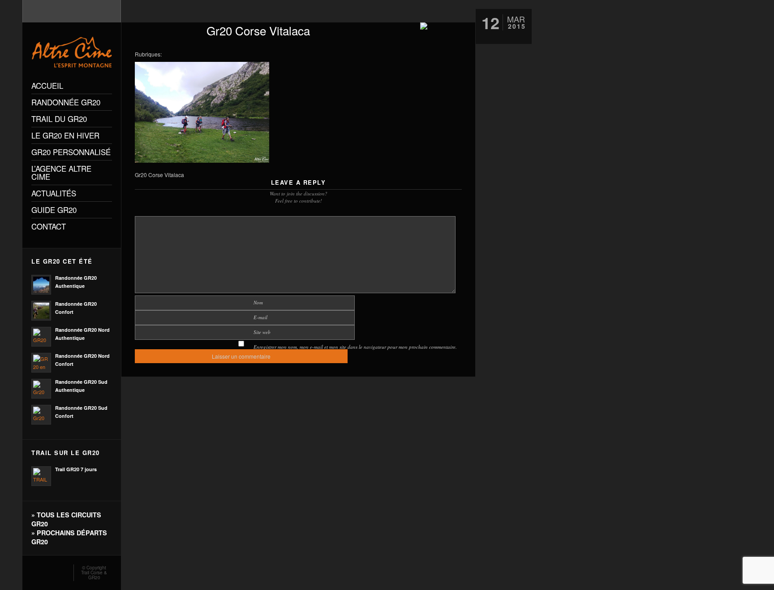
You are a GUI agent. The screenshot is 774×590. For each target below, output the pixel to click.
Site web (262, 332)
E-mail (260, 317)
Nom (258, 302)
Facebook (48, 570)
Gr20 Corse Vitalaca (258, 30)
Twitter (61, 570)
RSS (35, 570)
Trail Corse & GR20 (94, 575)
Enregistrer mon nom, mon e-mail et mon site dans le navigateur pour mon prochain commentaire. (355, 346)
